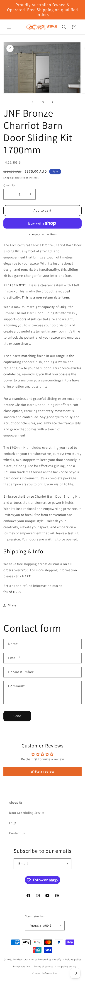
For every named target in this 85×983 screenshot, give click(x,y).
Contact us (17, 833)
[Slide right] (53, 102)
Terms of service (43, 966)
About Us (16, 802)
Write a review (42, 771)
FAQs (12, 823)
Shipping (8, 177)
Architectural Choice (25, 959)
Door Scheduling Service (27, 813)
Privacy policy (21, 966)
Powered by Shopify (49, 959)
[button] (9, 27)
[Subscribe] (66, 863)
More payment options (42, 234)
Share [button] (12, 605)
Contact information (44, 973)
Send (17, 716)
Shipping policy (66, 966)
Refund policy (73, 959)
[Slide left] (33, 102)
